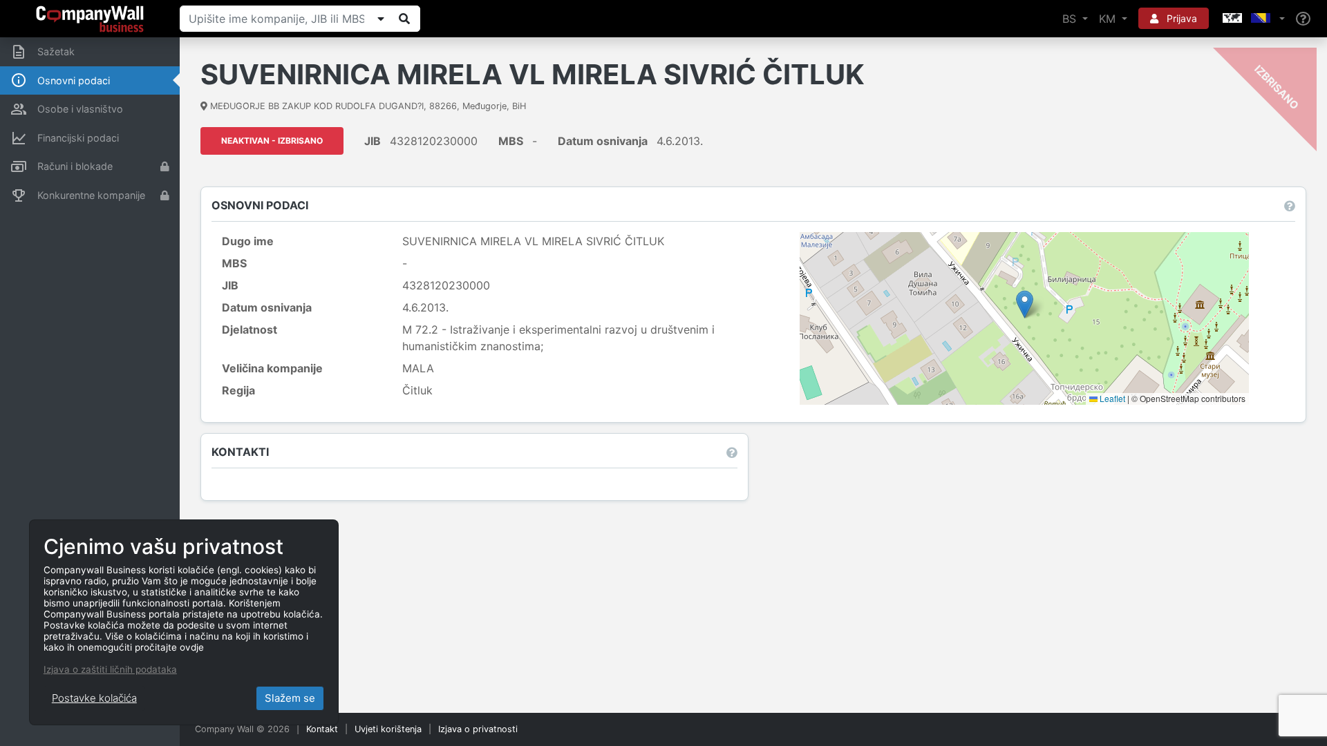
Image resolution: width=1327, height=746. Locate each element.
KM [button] (1109, 19)
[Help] (1303, 19)
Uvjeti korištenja (388, 729)
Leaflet (1111, 398)
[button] (1252, 19)
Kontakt (322, 729)
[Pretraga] (404, 19)
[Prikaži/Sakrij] (381, 19)
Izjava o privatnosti (478, 729)
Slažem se (290, 698)
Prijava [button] (1180, 18)
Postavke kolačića (94, 698)
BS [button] (1071, 19)
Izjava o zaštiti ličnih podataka (110, 669)
